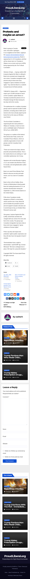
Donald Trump (7, 502)
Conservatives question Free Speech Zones (7, 285)
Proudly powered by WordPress (10, 566)
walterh (13, 39)
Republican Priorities (13, 340)
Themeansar (15, 568)
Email (4, 436)
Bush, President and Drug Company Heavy (20, 276)
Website (5, 443)
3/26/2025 (8, 491)
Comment (6, 397)
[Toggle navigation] (14, 18)
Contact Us (22, 572)
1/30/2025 (8, 509)
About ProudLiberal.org (13, 572)
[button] (24, 18)
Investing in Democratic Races (15, 575)
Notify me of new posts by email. (14, 457)
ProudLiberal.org (15, 7)
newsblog (5, 28)
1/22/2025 (8, 527)
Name (4, 429)
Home (6, 572)
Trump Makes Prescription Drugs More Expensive (13, 375)
